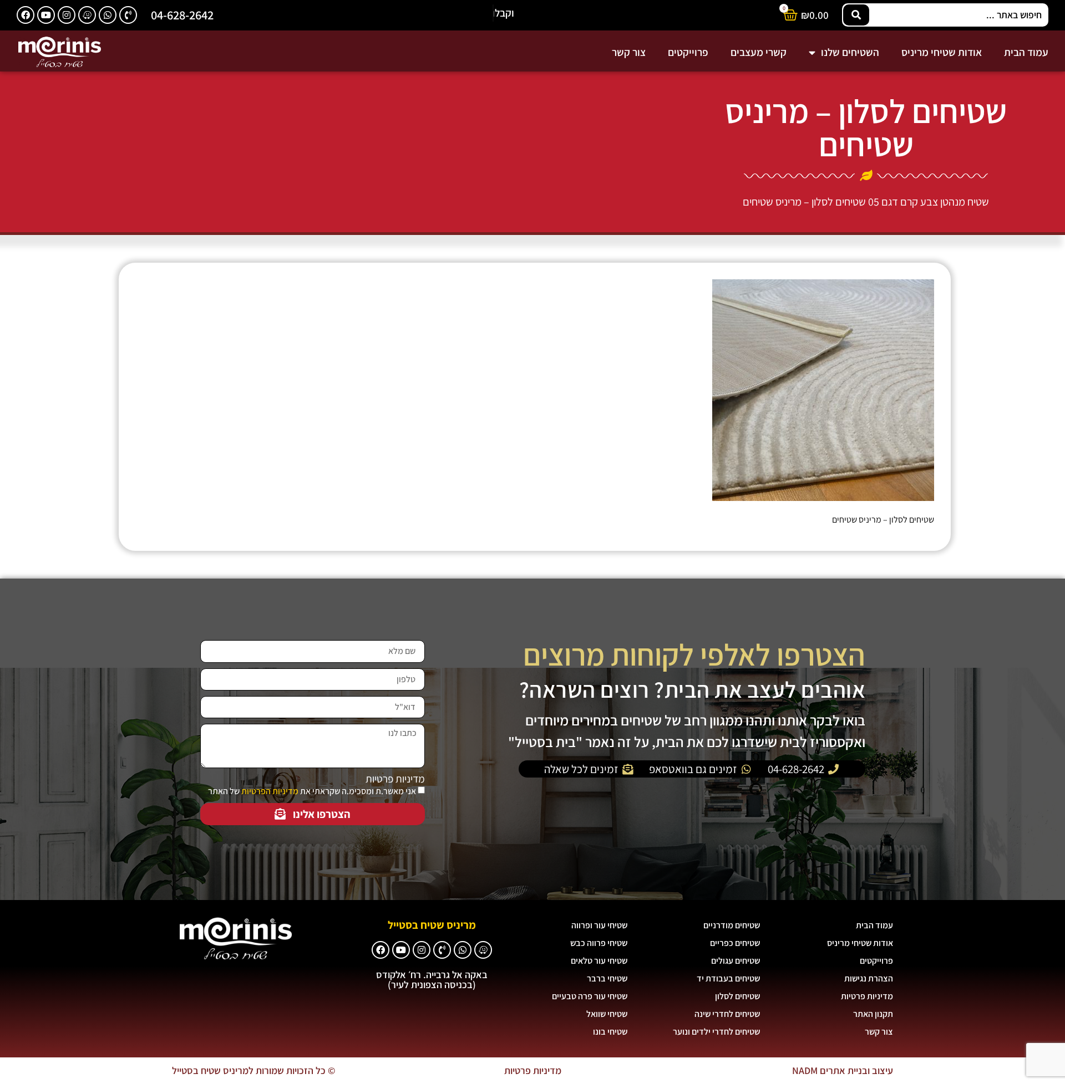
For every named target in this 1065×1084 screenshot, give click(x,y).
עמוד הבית (1026, 52)
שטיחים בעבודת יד (728, 978)
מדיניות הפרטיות (269, 791)
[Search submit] (856, 14)
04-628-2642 (182, 15)
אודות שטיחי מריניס (941, 52)
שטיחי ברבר (607, 978)
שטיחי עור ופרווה (599, 925)
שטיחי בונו (610, 1031)
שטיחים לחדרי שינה (727, 1014)
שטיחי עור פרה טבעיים (589, 996)
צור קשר (629, 52)
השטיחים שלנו (850, 52)
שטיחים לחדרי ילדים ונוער (716, 1031)
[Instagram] (66, 15)
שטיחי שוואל (606, 1014)
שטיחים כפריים (735, 943)
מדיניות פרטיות (395, 779)
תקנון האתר (873, 1014)
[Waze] (87, 15)
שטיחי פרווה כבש (598, 943)
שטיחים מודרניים (731, 925)
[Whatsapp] (107, 15)
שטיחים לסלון (737, 996)
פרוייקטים (688, 52)
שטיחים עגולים (735, 961)
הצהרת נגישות (868, 978)
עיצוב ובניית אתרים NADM (842, 1070)
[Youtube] (46, 15)
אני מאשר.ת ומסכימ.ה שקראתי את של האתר (312, 791)
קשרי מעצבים (759, 52)
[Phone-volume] (128, 15)
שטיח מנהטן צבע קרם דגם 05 (928, 202)
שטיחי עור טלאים (599, 961)
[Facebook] (25, 15)
